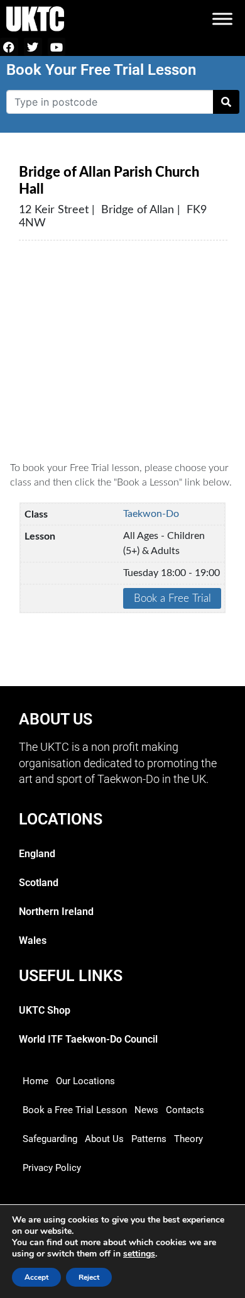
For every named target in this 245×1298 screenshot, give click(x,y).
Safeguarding (50, 1139)
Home (35, 1081)
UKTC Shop (44, 1010)
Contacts (185, 1110)
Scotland (38, 883)
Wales (32, 940)
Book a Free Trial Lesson (75, 1110)
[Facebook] (9, 47)
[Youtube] (57, 47)
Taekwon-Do (151, 514)
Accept (36, 1277)
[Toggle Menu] (222, 19)
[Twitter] (33, 47)
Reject (89, 1277)
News (146, 1110)
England (37, 854)
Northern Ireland (56, 912)
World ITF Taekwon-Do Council (88, 1039)
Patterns (148, 1139)
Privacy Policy (52, 1167)
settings (139, 1254)
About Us (104, 1139)
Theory (188, 1139)
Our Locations (85, 1081)
